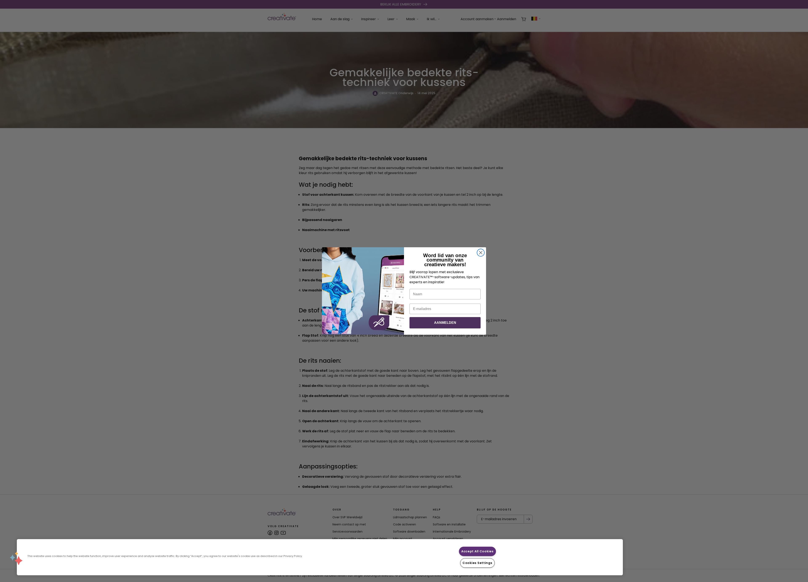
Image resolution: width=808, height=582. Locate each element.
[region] (320, 557)
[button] (16, 558)
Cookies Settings (477, 563)
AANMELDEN (445, 322)
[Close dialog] (480, 252)
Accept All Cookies (477, 551)
